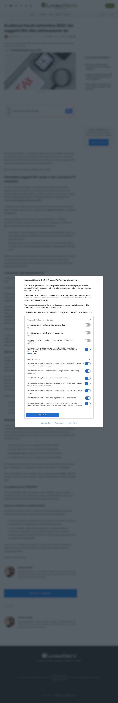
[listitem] (59, 320)
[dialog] (59, 351)
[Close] (99, 280)
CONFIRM (42, 415)
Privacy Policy (72, 423)
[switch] (88, 325)
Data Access (59, 423)
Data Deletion (46, 423)
